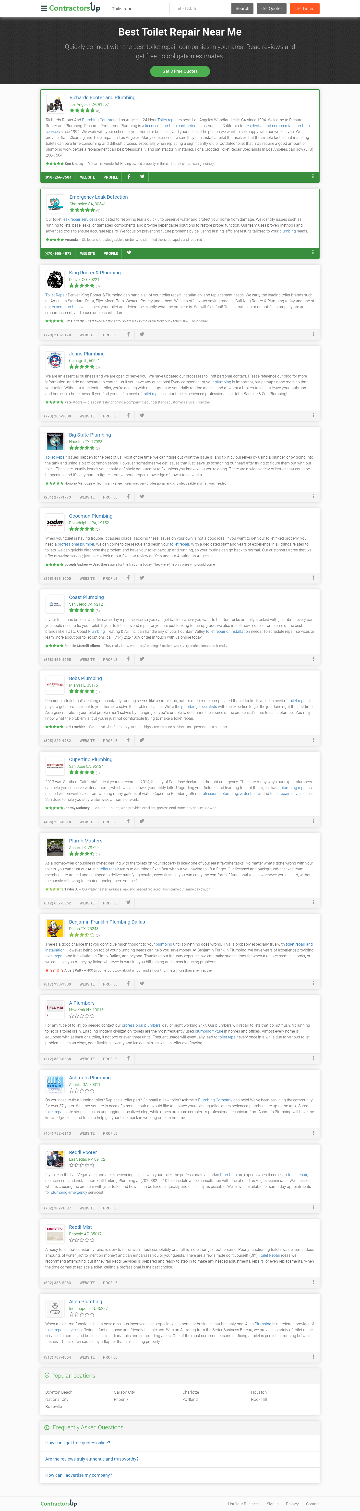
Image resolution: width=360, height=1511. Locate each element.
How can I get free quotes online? (77, 1442)
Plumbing (96, 631)
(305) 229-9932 (57, 741)
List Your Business (244, 1504)
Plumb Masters (85, 841)
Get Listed (304, 8)
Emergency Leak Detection (99, 197)
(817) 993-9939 (57, 984)
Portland (190, 1399)
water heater (250, 793)
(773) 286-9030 (57, 416)
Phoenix (121, 1399)
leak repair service (77, 219)
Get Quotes (272, 8)
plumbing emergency (69, 1192)
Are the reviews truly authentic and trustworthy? (92, 1459)
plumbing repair (294, 787)
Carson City (124, 1392)
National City (56, 1399)
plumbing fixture (209, 1031)
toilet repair (152, 393)
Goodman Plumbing (90, 516)
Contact (313, 1504)
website (87, 177)
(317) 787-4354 (57, 1357)
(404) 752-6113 (57, 1133)
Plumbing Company (215, 1100)
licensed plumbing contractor (170, 125)
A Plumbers (82, 1003)
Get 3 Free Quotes (180, 71)
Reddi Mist (80, 1227)
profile (111, 177)
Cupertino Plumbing (90, 759)
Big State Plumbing (90, 435)
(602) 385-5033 (57, 1283)
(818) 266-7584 (58, 177)
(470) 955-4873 (58, 253)
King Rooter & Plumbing (95, 273)
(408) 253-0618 (57, 822)
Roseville (53, 1406)
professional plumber (76, 544)
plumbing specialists (199, 706)
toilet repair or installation (228, 631)
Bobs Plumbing (85, 678)
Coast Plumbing (86, 597)
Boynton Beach (58, 1392)
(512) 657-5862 (57, 903)
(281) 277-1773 (57, 497)
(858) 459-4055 (57, 660)
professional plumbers (141, 1025)
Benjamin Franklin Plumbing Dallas (107, 922)
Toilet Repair (56, 295)
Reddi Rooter (83, 1152)
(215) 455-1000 (57, 578)
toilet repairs (56, 1111)
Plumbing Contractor (100, 120)
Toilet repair (167, 120)
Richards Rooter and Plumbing (102, 97)
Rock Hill (259, 1399)
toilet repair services (287, 793)
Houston (259, 1392)
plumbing (287, 231)
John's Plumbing (87, 354)
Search (242, 8)
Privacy (292, 1504)
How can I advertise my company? (78, 1475)
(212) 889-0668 (57, 1059)
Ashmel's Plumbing (90, 1078)
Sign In (273, 1504)
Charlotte (190, 1392)
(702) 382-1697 (57, 1208)
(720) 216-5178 (57, 335)
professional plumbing (218, 793)
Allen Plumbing (85, 1301)
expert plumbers (66, 307)
